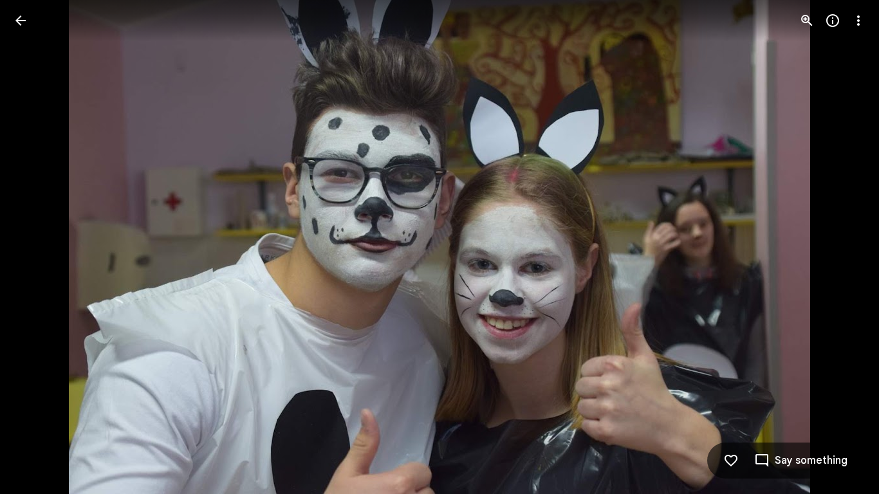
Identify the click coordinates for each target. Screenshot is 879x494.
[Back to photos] (20, 20)
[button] (36, 247)
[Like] (731, 460)
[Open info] (833, 20)
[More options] (858, 20)
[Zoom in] (807, 20)
